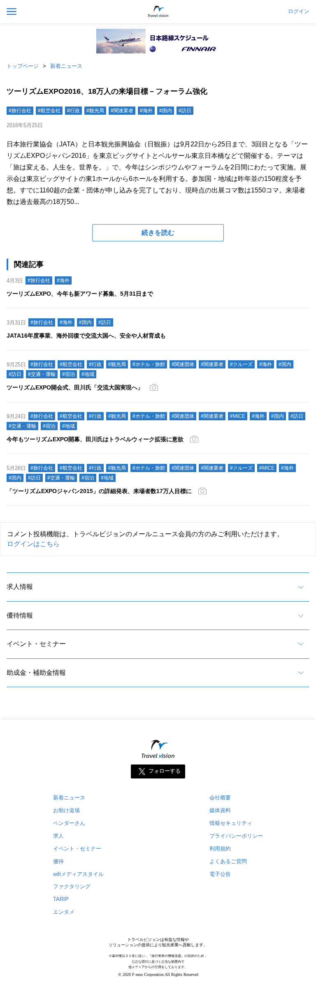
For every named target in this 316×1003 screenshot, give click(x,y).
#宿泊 (68, 374)
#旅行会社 (20, 111)
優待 (58, 861)
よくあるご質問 (228, 861)
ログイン (298, 11)
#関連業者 (122, 111)
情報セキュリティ (230, 823)
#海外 (146, 111)
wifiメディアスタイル (78, 874)
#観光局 (95, 111)
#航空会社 (49, 111)
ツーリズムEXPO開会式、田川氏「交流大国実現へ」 (75, 387)
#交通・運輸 (42, 374)
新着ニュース (66, 66)
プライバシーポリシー (236, 836)
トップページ (23, 66)
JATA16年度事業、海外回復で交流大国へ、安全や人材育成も (86, 335)
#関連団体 (183, 364)
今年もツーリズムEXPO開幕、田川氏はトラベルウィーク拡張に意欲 (95, 439)
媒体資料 (220, 810)
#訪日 (185, 111)
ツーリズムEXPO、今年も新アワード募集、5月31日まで (80, 293)
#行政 (73, 111)
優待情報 (20, 615)
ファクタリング (72, 886)
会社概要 (220, 798)
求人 (58, 836)
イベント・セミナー (36, 643)
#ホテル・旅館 (148, 364)
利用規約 (220, 848)
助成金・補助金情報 (36, 672)
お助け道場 (66, 810)
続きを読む (158, 232)
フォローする (165, 771)
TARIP (61, 899)
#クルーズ (241, 364)
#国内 (165, 111)
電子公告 (220, 874)
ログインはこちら (33, 543)
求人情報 (20, 586)
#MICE (237, 416)
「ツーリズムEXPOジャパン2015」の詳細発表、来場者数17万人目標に (99, 491)
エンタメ (63, 912)
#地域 (87, 374)
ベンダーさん (69, 823)
